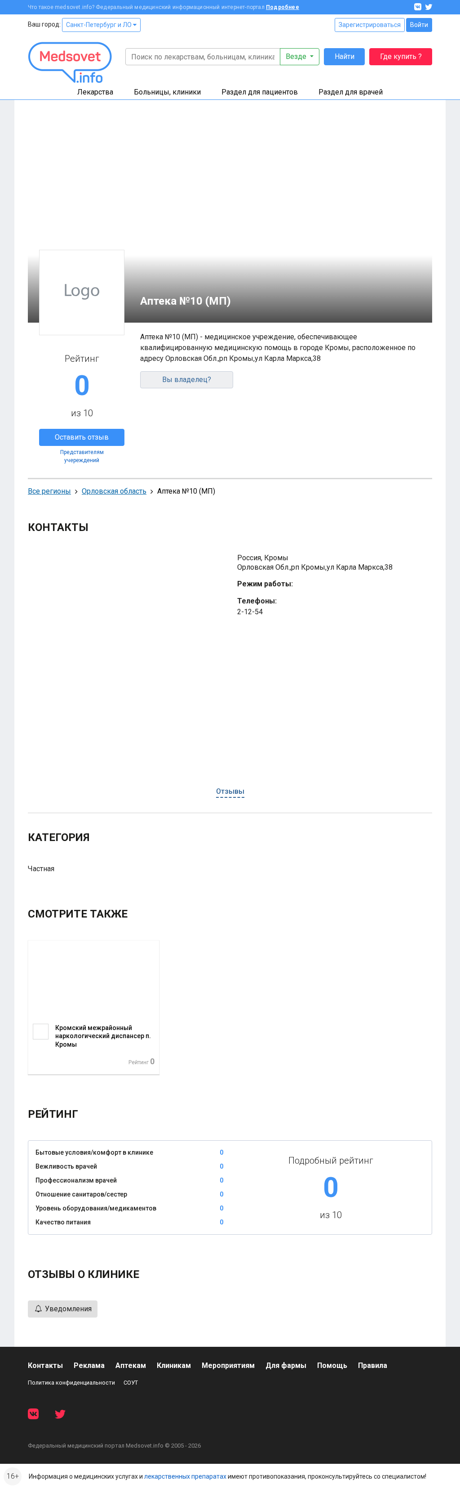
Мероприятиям (228, 1365)
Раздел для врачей (350, 92)
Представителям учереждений (82, 456)
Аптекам (130, 1365)
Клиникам (174, 1365)
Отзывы (230, 791)
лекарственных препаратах (185, 1476)
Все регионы (49, 491)
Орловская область (114, 491)
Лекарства (95, 92)
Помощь (332, 1365)
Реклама (89, 1365)
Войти (419, 24)
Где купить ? (401, 56)
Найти (344, 56)
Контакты (45, 1365)
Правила (372, 1365)
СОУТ (131, 1382)
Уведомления (67, 1309)
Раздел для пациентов (259, 92)
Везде (297, 56)
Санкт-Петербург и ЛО (99, 24)
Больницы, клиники (167, 92)
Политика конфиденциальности (71, 1382)
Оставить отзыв (82, 437)
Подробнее (282, 7)
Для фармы (285, 1365)
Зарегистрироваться (370, 24)
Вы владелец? (186, 379)
